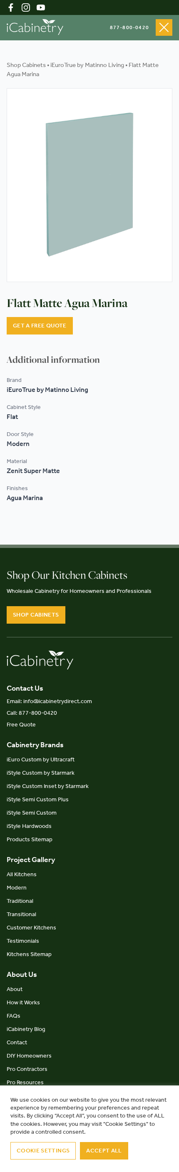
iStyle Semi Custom (32, 812)
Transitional (21, 914)
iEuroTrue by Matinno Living (87, 65)
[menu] (164, 27)
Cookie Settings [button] (43, 1150)
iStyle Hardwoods (29, 826)
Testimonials (23, 940)
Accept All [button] (104, 1150)
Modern (17, 887)
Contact (17, 1042)
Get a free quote (40, 325)
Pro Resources (25, 1082)
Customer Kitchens (31, 927)
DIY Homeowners (29, 1055)
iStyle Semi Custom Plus (38, 799)
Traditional (20, 900)
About (14, 989)
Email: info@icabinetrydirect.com (49, 701)
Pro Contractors (27, 1069)
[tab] (53, 359)
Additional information (53, 359)
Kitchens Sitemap (29, 954)
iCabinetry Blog (26, 1029)
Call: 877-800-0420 (32, 712)
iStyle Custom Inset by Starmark (48, 786)
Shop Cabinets (26, 65)
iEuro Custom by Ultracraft (41, 759)
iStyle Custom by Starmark (41, 772)
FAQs (13, 1015)
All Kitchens (22, 874)
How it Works (23, 1002)
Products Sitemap (29, 839)
